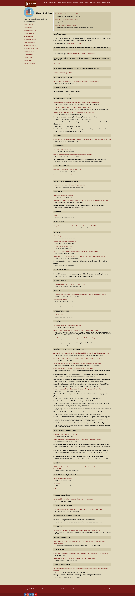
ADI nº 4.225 (56, 64)
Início (45, 2)
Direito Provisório (28, 24)
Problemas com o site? (67, 589)
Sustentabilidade (28, 36)
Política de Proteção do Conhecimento (64, 195)
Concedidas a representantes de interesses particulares (69, 175)
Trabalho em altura (59, 489)
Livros (81, 2)
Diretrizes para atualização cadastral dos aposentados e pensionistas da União (76, 102)
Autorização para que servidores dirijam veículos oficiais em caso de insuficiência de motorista (81, 353)
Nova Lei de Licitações (29, 63)
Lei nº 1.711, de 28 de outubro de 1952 (66, 14)
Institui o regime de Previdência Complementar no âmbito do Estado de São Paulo (77, 509)
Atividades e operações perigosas (63, 478)
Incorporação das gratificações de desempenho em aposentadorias (73, 107)
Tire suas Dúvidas (95, 2)
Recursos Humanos (29, 54)
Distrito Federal (28, 27)
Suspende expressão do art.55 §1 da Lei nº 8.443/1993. (69, 284)
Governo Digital (28, 60)
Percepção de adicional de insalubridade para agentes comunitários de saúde (76, 81)
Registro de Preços (29, 33)
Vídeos (87, 2)
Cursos (69, 2)
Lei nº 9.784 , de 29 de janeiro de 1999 (66, 25)
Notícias (75, 2)
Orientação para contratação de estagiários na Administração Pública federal (76, 330)
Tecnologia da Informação (31, 39)
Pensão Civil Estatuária (60, 315)
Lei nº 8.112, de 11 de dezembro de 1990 (67, 19)
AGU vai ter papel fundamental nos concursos (66, 236)
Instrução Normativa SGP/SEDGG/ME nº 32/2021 (82, 54)
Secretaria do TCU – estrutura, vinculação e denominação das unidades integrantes (77, 358)
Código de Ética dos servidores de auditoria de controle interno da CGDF (74, 226)
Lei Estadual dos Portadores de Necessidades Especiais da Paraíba (73, 499)
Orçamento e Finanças (30, 45)
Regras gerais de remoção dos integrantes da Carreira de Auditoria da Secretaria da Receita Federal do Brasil (80, 542)
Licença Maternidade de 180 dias (63, 149)
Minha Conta (106, 2)
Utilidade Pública (28, 57)
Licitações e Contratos (30, 30)
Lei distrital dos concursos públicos (63, 246)
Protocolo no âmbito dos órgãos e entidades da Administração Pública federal (76, 530)
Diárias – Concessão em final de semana (65, 305)
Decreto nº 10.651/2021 (75, 43)
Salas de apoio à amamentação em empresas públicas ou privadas (72, 155)
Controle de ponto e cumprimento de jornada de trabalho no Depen (73, 368)
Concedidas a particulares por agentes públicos (67, 170)
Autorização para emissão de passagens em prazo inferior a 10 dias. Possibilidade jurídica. (79, 294)
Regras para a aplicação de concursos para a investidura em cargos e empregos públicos (79, 256)
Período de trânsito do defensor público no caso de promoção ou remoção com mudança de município (80, 569)
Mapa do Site (107, 589)
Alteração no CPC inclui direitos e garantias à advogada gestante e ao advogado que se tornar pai (82, 139)
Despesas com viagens (60, 300)
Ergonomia (56, 484)
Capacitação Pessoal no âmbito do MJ (64, 241)
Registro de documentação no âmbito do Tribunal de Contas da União (74, 112)
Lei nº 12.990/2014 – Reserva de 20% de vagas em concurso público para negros (76, 251)
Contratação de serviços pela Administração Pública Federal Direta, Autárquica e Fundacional (80, 553)
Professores (52, 2)
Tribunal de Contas (29, 51)
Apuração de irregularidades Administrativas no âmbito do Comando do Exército (77, 439)
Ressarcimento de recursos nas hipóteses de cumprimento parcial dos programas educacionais (81, 200)
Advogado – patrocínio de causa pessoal (65, 434)
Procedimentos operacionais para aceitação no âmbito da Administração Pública (77, 338)
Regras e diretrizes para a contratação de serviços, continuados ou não (74, 558)
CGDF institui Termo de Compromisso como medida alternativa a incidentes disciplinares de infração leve (80, 467)
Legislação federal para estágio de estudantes (67, 325)
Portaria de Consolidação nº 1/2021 (63, 73)
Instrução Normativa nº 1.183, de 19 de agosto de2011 (69, 185)
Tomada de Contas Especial (31, 48)
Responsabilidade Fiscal (30, 42)
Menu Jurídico (62, 2)
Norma (55, 216)
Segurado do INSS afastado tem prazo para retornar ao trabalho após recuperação (77, 363)
